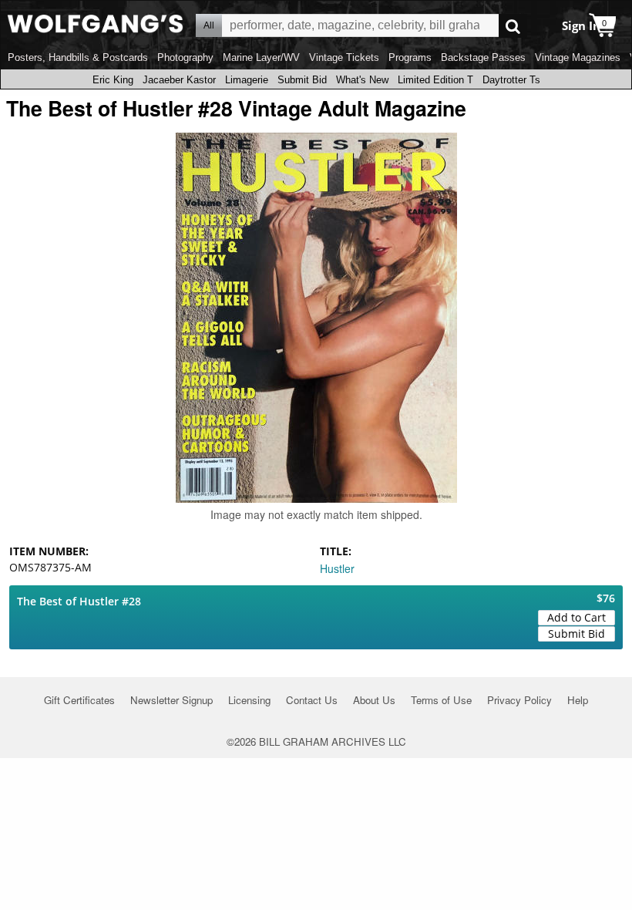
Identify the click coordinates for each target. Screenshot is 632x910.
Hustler (337, 568)
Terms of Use (441, 699)
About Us (374, 699)
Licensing (249, 699)
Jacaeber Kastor (179, 80)
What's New (362, 80)
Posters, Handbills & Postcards (78, 57)
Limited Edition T (435, 80)
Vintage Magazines (577, 57)
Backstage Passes (483, 57)
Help (577, 699)
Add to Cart (576, 617)
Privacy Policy (519, 699)
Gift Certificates (79, 699)
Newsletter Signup (171, 699)
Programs (410, 57)
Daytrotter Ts (511, 80)
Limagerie (246, 80)
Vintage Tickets (344, 57)
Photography (185, 57)
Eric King (112, 80)
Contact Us (312, 699)
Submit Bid (302, 80)
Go (513, 26)
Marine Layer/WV (261, 57)
